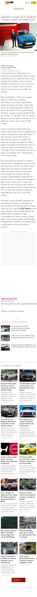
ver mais (17, 580)
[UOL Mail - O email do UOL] (26, 3)
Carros (18, 8)
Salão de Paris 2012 (9, 298)
